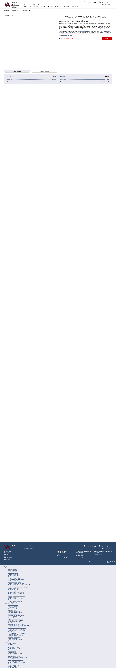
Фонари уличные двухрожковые (16, 592)
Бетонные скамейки (13, 608)
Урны (58, 554)
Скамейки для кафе (13, 634)
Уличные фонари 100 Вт (14, 588)
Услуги (36, 6)
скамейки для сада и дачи (85, 31)
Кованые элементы (99, 554)
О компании (65, 6)
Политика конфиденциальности (97, 562)
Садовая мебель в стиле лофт (15, 619)
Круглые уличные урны (13, 649)
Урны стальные (12, 643)
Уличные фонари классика (14, 591)
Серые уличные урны (13, 658)
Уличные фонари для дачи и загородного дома (19, 584)
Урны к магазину (12, 651)
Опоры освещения (12, 577)
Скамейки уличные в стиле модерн (16, 630)
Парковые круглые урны (14, 661)
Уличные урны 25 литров (14, 665)
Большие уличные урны (14, 656)
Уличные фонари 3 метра (14, 574)
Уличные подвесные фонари (15, 601)
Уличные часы (79, 554)
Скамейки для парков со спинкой (16, 615)
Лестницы (96, 552)
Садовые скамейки (13, 607)
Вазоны (59, 555)
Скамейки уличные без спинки (15, 623)
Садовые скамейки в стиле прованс (17, 628)
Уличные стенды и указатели (64, 557)
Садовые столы (12, 610)
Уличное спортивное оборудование (103, 551)
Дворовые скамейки (13, 638)
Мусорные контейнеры (13, 647)
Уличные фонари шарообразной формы (18, 587)
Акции (43, 6)
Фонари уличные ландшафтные (16, 600)
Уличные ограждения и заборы (83, 551)
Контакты (75, 6)
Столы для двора (12, 640)
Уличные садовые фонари (14, 582)
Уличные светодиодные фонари (16, 583)
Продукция (27, 6)
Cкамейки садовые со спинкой (15, 612)
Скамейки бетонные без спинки (15, 635)
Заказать (106, 38)
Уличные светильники (13, 575)
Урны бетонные (12, 646)
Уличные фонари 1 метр (14, 580)
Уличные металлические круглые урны (17, 657)
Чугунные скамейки (13, 606)
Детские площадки (80, 557)
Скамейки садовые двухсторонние (16, 632)
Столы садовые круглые (14, 614)
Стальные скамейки (13, 605)
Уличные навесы (80, 555)
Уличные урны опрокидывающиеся (17, 662)
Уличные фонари (61, 551)
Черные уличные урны (13, 652)
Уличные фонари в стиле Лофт (15, 598)
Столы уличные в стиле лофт (15, 639)
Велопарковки (79, 552)
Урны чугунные (12, 644)
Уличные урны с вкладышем (15, 653)
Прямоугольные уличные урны (15, 660)
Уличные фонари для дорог (15, 594)
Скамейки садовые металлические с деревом (19, 625)
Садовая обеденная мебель (15, 617)
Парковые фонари (12, 602)
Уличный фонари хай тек (14, 597)
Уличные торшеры (12, 571)
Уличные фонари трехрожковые (16, 593)
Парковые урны (12, 663)
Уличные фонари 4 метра (14, 578)
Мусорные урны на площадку (15, 648)
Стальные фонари (12, 569)
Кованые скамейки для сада (15, 616)
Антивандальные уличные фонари (16, 596)
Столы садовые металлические (16, 620)
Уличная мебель (61, 552)
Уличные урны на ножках (14, 655)
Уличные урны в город (13, 666)
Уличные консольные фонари (15, 585)
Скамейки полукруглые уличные (16, 624)
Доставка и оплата (53, 6)
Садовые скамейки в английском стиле (17, 629)
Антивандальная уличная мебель (16, 633)
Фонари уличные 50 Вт (13, 589)
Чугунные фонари (12, 570)
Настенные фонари (13, 573)
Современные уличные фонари (16, 579)
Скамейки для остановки (14, 637)
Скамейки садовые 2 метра (14, 611)
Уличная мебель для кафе (14, 621)
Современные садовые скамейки (16, 626)
